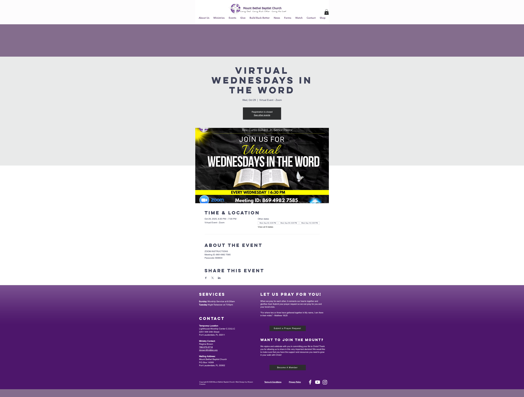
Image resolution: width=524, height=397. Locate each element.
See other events (262, 115)
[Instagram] (325, 382)
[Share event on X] (212, 278)
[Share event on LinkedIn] (219, 278)
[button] (204, 17)
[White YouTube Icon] (318, 382)
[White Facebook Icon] (310, 382)
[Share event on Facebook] (206, 278)
